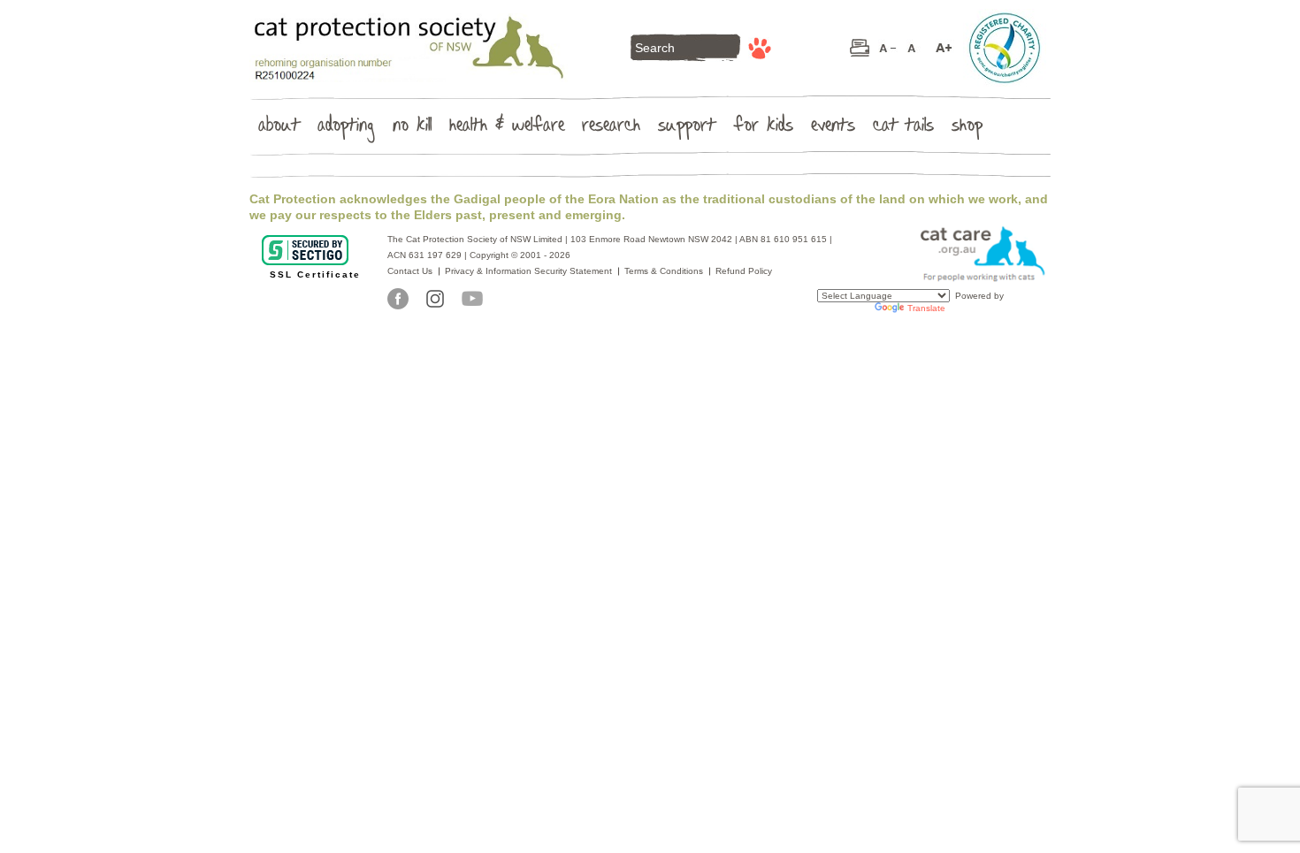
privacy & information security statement (528, 271)
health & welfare (506, 128)
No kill (412, 128)
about (279, 128)
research (611, 128)
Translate (926, 308)
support (686, 128)
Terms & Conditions (663, 271)
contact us (409, 271)
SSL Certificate (315, 274)
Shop (967, 128)
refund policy (743, 271)
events (833, 128)
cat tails (903, 128)
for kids (763, 128)
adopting (346, 128)
